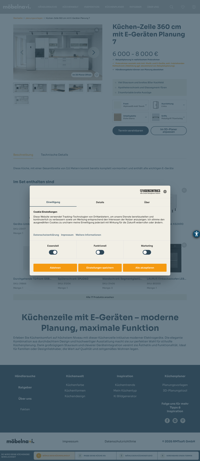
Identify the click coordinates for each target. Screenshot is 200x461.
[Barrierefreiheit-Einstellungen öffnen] (196, 233)
